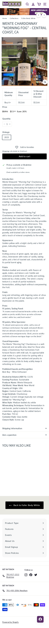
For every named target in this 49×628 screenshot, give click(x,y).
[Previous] (38, 15)
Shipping (5, 151)
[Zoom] (45, 82)
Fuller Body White (28, 18)
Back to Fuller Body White (26, 505)
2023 (6, 137)
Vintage (6, 132)
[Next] (44, 15)
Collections (14, 18)
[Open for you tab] (40, 619)
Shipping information (12, 428)
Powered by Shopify (10, 622)
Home (4, 18)
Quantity (6, 118)
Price (4, 107)
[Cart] (39, 4)
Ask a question (9, 435)
